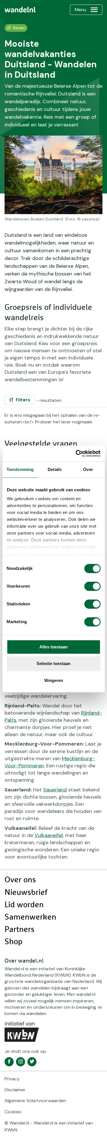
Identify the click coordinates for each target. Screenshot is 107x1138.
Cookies (13, 1112)
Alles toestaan (53, 646)
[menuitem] (20, 10)
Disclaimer (15, 1090)
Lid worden (24, 905)
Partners (20, 930)
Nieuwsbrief (26, 893)
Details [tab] (55, 469)
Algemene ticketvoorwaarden (35, 1101)
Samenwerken (30, 917)
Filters (23, 400)
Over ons (20, 880)
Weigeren (53, 680)
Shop (14, 942)
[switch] (92, 586)
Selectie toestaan (53, 663)
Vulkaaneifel (49, 835)
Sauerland (55, 789)
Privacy (12, 1079)
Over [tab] (88, 469)
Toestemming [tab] (20, 469)
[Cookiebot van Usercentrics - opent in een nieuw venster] (76, 453)
